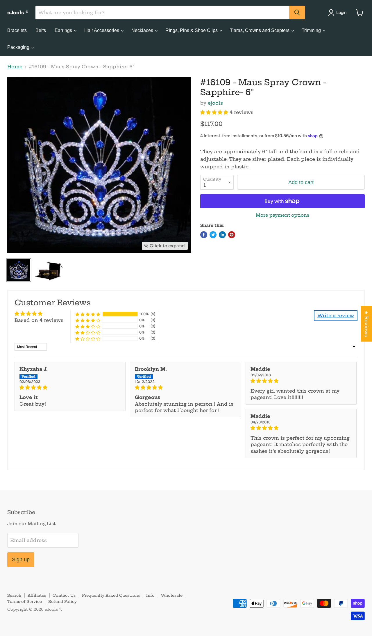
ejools (215, 103)
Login (341, 12)
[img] (70, 387)
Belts (40, 30)
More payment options (282, 215)
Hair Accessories (102, 30)
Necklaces (142, 30)
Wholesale (172, 595)
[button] (215, 112)
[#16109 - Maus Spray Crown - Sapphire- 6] (19, 270)
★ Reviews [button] (366, 323)
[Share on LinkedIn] (222, 234)
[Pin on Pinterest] (231, 234)
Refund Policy (62, 601)
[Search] (297, 12)
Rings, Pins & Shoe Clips (192, 30)
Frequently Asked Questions (111, 595)
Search (14, 595)
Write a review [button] (335, 315)
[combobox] (162, 12)
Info (150, 595)
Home (14, 66)
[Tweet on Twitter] (213, 234)
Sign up (21, 559)
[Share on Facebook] (203, 234)
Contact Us (64, 595)
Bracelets (17, 30)
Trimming (312, 30)
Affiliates (37, 595)
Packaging (19, 47)
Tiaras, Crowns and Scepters (260, 30)
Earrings (64, 30)
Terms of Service (24, 601)
